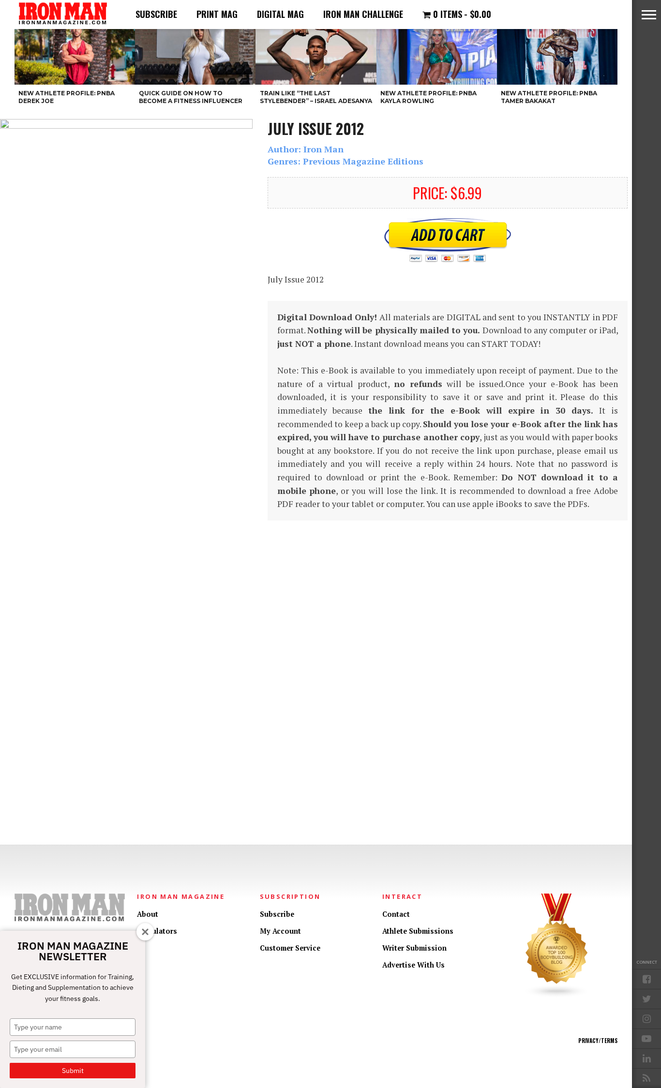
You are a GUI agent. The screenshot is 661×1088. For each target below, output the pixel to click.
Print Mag (217, 14)
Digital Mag (280, 14)
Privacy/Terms (597, 1040)
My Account (280, 931)
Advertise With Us (413, 964)
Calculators (157, 931)
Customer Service (290, 948)
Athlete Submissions (417, 931)
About (147, 914)
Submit (73, 1070)
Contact (396, 914)
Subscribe (156, 14)
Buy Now (447, 240)
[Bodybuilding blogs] (557, 995)
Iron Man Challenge (363, 14)
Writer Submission (414, 948)
